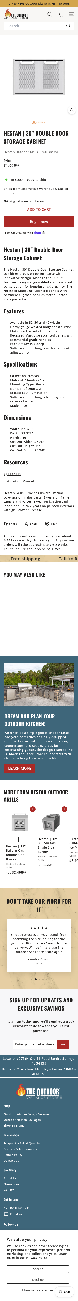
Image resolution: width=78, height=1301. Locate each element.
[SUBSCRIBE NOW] (63, 1044)
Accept (38, 1269)
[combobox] (39, 26)
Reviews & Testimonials (20, 1149)
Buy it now (39, 221)
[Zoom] (72, 110)
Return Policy (13, 1155)
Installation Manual (19, 481)
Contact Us (11, 1160)
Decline (38, 1280)
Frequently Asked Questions (23, 1143)
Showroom (11, 1184)
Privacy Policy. (37, 1258)
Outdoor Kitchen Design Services (26, 1114)
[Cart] (60, 14)
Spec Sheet (12, 474)
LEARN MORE (19, 768)
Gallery (9, 1190)
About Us (10, 1178)
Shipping (9, 201)
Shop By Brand (14, 1125)
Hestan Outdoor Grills (21, 152)
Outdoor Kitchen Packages (22, 1120)
